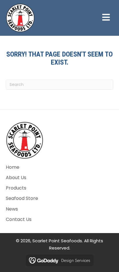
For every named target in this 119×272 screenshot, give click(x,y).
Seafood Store (22, 198)
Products (16, 188)
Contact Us (18, 219)
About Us (16, 177)
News (12, 209)
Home (12, 167)
